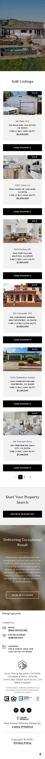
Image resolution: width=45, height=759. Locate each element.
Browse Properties (22, 514)
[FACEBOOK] (16, 710)
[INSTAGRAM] (22, 710)
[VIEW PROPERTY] (22, 145)
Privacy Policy (22, 743)
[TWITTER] (29, 710)
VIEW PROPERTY (22, 148)
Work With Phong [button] (22, 595)
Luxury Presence (22, 726)
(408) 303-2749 (15, 638)
